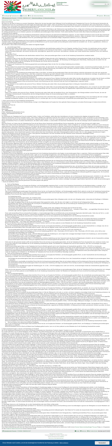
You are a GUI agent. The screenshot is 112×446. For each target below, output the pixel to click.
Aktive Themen (16, 20)
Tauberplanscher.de (15, 15)
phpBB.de (62, 436)
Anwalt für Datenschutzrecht (13, 428)
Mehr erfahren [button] (64, 443)
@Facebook (24, 15)
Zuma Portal (59, 433)
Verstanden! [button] (102, 443)
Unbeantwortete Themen (7, 20)
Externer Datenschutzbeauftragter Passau (85, 427)
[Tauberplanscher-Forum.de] (29, 7)
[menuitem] (29, 16)
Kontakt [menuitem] (78, 431)
